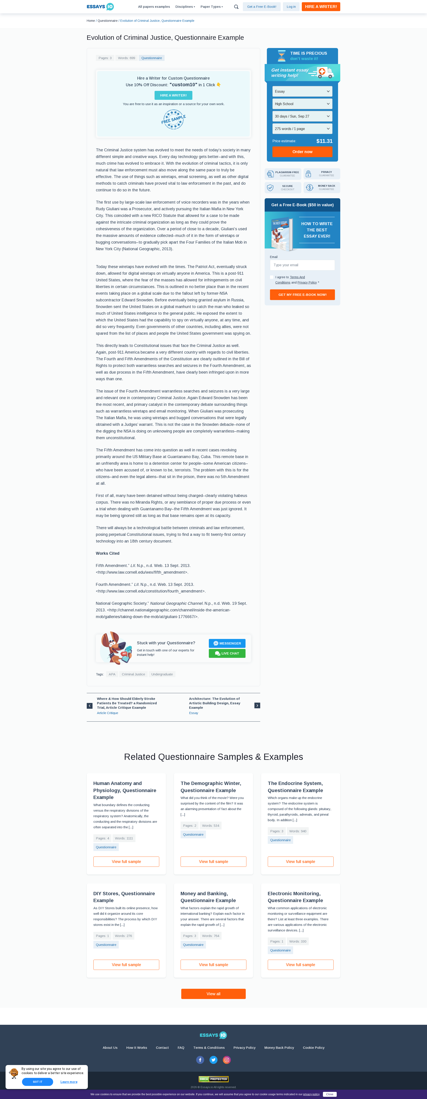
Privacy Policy (245, 1047)
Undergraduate (162, 674)
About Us (110, 1047)
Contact (162, 1047)
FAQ (181, 1047)
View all (213, 994)
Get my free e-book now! (302, 294)
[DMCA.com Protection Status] (214, 1079)
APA (112, 674)
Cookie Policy (313, 1047)
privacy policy (311, 1094)
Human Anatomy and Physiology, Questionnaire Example (124, 790)
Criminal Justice (133, 674)
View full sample (126, 861)
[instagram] (227, 1060)
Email (274, 257)
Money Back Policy (279, 1047)
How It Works (136, 1047)
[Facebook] (200, 1060)
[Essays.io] (213, 1035)
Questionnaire (151, 58)
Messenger (230, 643)
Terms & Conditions (209, 1047)
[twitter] (213, 1060)
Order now (302, 152)
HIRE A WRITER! (321, 6)
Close (329, 1094)
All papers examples (154, 6)
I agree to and (297, 279)
